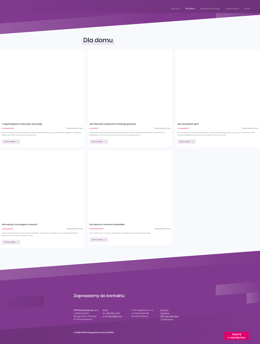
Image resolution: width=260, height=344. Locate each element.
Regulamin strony (97, 332)
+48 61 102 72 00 (113, 313)
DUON (247, 8)
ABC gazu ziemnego (210, 8)
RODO (111, 332)
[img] (42, 85)
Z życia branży (232, 8)
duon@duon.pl (115, 316)
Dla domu (190, 8)
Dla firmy (176, 8)
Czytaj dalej (9, 141)
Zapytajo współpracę (236, 336)
